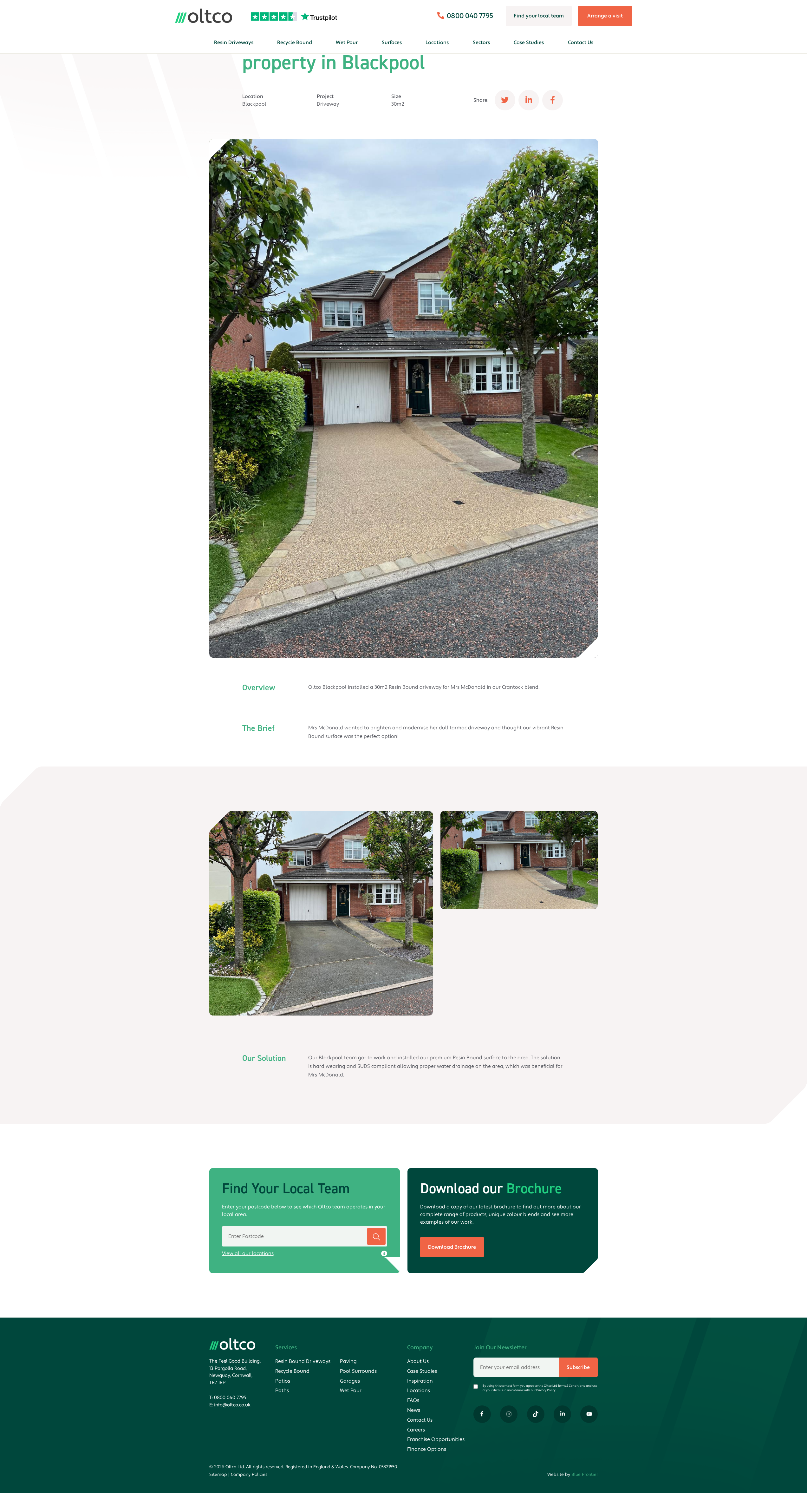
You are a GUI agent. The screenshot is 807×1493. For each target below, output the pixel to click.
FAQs (413, 1400)
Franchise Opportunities (436, 1439)
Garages (350, 1381)
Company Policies (249, 1474)
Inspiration (420, 1381)
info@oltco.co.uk (232, 1405)
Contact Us (580, 42)
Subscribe (578, 1367)
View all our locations (248, 1253)
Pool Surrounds (358, 1371)
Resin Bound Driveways (302, 1361)
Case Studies (529, 42)
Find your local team (539, 16)
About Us (418, 1361)
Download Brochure (452, 1247)
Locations (437, 42)
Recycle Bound (294, 42)
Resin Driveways (233, 42)
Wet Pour (347, 42)
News (413, 1410)
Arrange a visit (605, 16)
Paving (348, 1361)
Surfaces (392, 42)
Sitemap (218, 1474)
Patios (282, 1381)
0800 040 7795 (230, 1398)
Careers (416, 1430)
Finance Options (426, 1449)
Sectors (481, 42)
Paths (282, 1390)
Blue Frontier (584, 1474)
